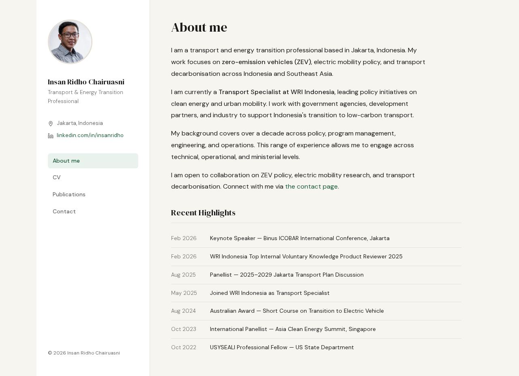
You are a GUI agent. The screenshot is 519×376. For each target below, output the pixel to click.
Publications (69, 194)
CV (57, 177)
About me (66, 160)
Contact (64, 211)
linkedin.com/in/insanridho (90, 135)
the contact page (311, 186)
